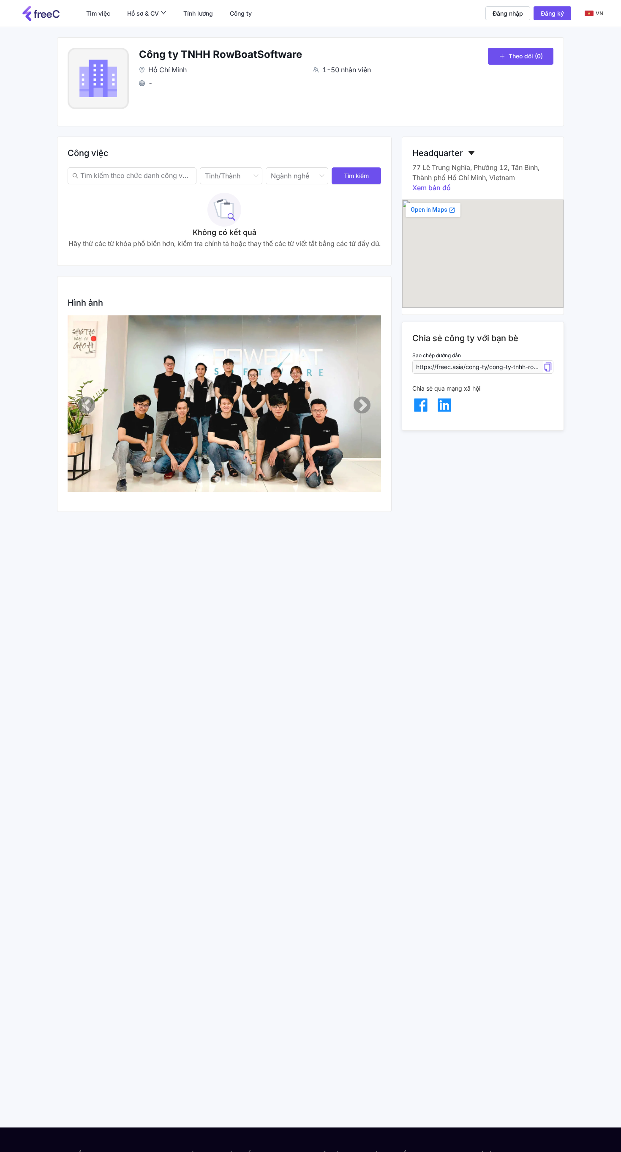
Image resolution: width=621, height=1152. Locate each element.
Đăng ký (552, 13)
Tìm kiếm (356, 175)
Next (362, 405)
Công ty (241, 13)
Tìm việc (98, 13)
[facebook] (420, 405)
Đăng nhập (508, 13)
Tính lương (198, 13)
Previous (86, 405)
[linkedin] (444, 405)
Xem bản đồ (431, 187)
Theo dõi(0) (526, 56)
